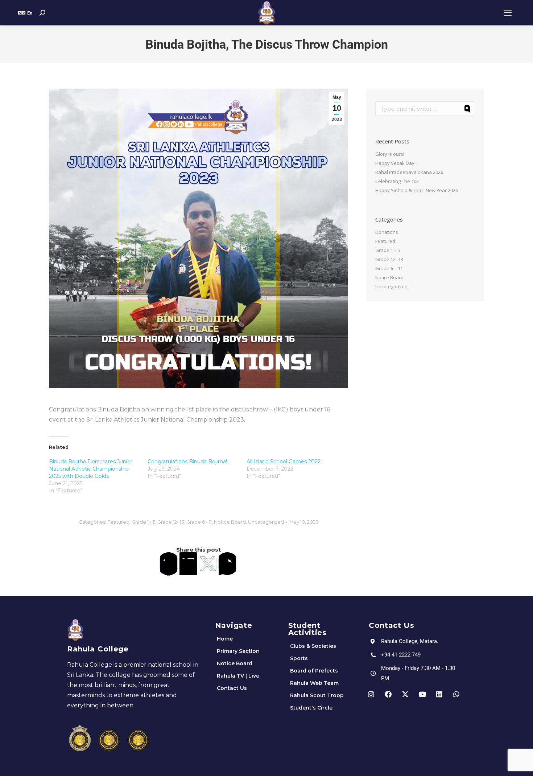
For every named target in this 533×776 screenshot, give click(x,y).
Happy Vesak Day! (395, 163)
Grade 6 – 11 (389, 268)
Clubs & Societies (313, 646)
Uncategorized (266, 522)
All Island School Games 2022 (284, 461)
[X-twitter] (405, 694)
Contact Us (232, 688)
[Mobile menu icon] (507, 12)
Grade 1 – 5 (387, 250)
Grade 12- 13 (170, 522)
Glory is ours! (389, 154)
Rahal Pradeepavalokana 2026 (409, 172)
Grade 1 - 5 (143, 522)
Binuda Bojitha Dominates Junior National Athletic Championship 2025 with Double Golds (90, 468)
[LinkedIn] (188, 563)
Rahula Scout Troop (317, 695)
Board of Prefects (314, 670)
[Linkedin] (439, 694)
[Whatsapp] (456, 694)
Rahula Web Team (314, 683)
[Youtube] (422, 694)
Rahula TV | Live (238, 676)
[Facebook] (169, 563)
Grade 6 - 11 (199, 522)
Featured (118, 522)
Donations (386, 232)
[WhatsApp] (227, 563)
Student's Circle (311, 707)
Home (225, 638)
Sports (299, 658)
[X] (208, 563)
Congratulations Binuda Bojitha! (187, 461)
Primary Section (238, 651)
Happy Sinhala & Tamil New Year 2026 (416, 190)
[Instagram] (371, 694)
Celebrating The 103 (397, 181)
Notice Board (230, 522)
